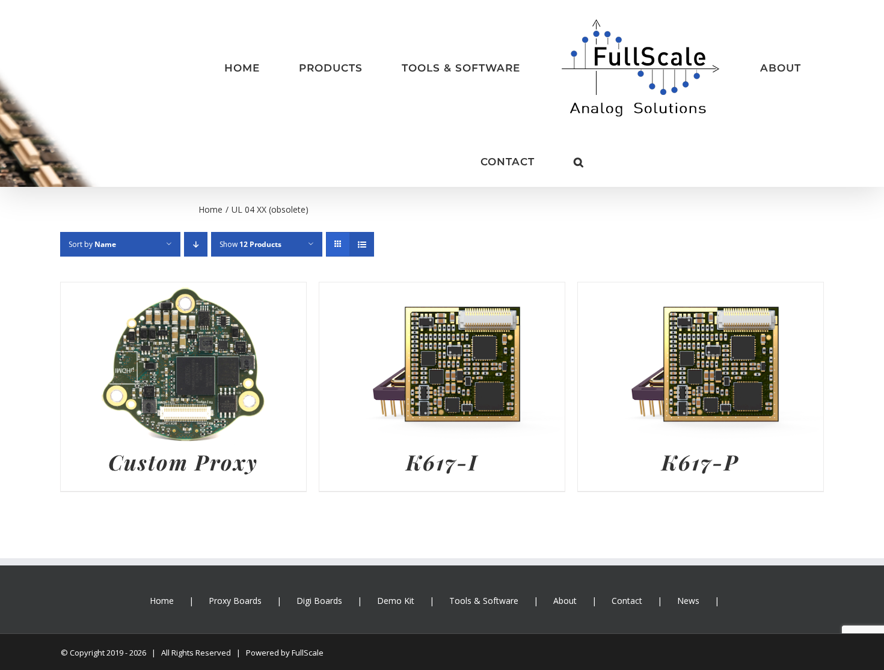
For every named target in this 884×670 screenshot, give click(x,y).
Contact (627, 550)
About (565, 550)
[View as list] (361, 194)
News (688, 550)
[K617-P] (700, 241)
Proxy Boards (235, 550)
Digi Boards (319, 550)
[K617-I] (442, 241)
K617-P (700, 411)
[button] (807, 68)
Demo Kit (395, 550)
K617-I (442, 411)
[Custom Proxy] (183, 241)
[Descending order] (195, 193)
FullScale (308, 602)
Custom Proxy (183, 411)
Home (162, 550)
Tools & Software (483, 550)
